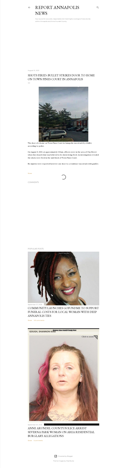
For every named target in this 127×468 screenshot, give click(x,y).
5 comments (38, 440)
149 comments (39, 320)
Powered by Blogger (65, 456)
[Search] (97, 6)
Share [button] (30, 173)
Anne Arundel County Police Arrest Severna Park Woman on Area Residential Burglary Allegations (61, 432)
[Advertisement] (63, 45)
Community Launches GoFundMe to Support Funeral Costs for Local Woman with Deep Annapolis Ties (63, 312)
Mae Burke (70, 461)
